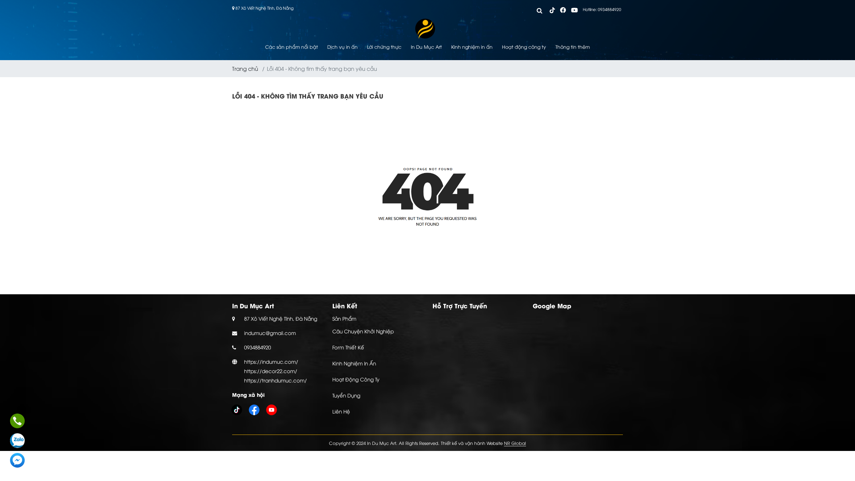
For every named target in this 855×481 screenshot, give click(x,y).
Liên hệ (341, 411)
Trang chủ (245, 68)
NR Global (515, 443)
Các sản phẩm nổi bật (291, 46)
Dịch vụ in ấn (342, 46)
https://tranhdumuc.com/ (275, 380)
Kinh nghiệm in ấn (472, 46)
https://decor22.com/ (270, 370)
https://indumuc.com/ (271, 361)
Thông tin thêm (572, 46)
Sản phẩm (344, 318)
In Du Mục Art (426, 46)
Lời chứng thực (384, 46)
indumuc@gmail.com (270, 332)
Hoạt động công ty (524, 46)
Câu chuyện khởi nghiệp (363, 331)
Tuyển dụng (346, 395)
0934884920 (257, 347)
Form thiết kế (348, 347)
